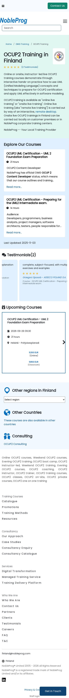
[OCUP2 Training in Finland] (16, 20)
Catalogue (9, 501)
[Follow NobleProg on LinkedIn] (4, 679)
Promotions (10, 507)
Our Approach (12, 536)
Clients (7, 618)
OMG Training (22, 44)
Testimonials (11, 623)
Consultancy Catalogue (19, 554)
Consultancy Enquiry (17, 548)
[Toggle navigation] (65, 20)
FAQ (5, 635)
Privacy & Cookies (34, 689)
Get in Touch (53, 691)
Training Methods (15, 513)
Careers (8, 629)
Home (9, 44)
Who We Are (11, 600)
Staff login (35, 696)
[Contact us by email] (3, 6)
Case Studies (11, 542)
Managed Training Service (21, 577)
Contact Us (57, 6)
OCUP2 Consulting (15, 444)
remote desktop (45, 112)
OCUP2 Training (40, 44)
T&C (5, 641)
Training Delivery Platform (22, 583)
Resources (9, 519)
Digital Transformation (19, 571)
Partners (8, 612)
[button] (63, 342)
